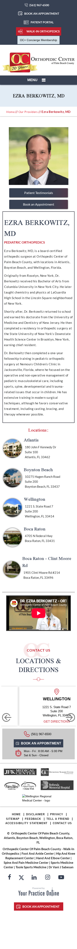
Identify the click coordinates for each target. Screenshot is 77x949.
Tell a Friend (57, 818)
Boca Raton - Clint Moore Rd (46, 561)
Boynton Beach (38, 470)
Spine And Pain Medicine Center (26, 862)
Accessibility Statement (26, 823)
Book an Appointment (41, 13)
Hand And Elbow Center (53, 858)
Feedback (33, 818)
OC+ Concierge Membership (38, 40)
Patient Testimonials (38, 193)
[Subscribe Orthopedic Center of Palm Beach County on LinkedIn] (34, 878)
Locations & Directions (38, 665)
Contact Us (62, 823)
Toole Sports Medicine (31, 867)
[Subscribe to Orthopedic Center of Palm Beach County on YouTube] (61, 878)
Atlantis (31, 440)
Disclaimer (35, 814)
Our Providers (28, 112)
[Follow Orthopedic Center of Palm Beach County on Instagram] (48, 878)
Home (10, 112)
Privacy (56, 814)
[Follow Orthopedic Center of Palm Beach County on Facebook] (9, 878)
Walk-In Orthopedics (43, 31)
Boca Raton (34, 529)
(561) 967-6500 (39, 5)
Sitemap (13, 818)
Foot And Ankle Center (38, 853)
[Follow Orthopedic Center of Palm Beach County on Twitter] (21, 878)
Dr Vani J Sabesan (61, 867)
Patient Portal (42, 22)
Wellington (34, 499)
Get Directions (54, 721)
